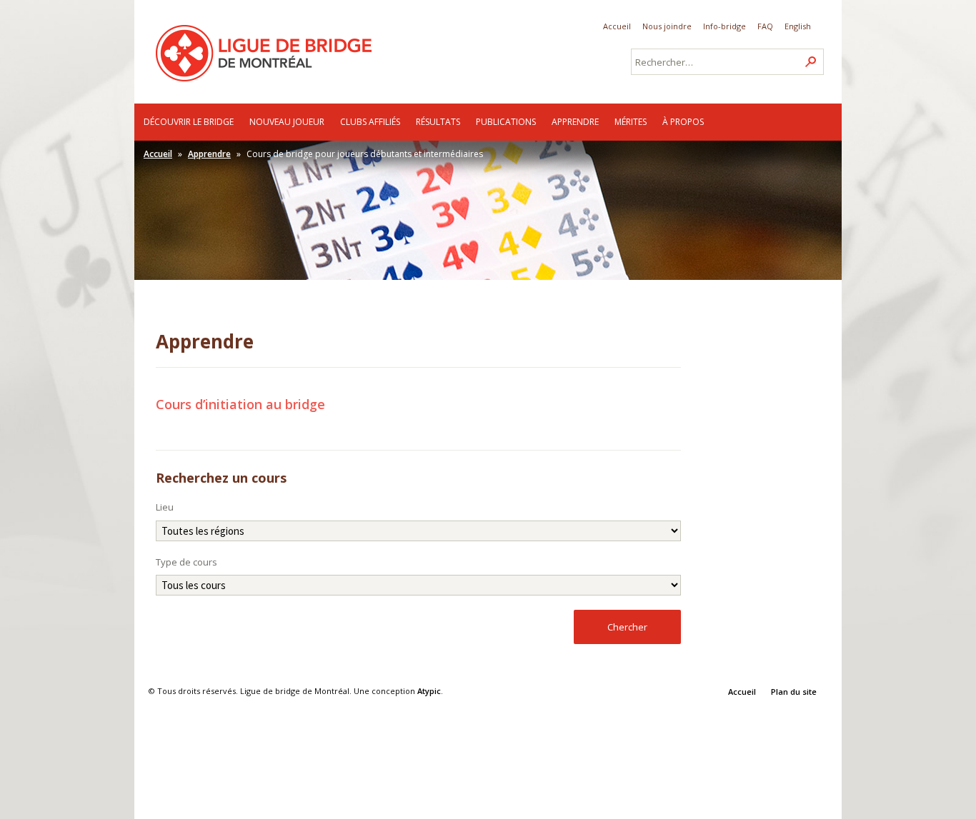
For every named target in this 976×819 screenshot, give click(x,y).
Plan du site (794, 691)
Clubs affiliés (370, 122)
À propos (683, 122)
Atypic (429, 690)
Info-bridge (724, 26)
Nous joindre (667, 26)
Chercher (627, 626)
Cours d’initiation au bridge (240, 404)
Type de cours (186, 562)
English (798, 26)
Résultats (438, 122)
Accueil (617, 26)
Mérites (630, 122)
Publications (506, 122)
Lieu (165, 507)
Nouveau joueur (286, 122)
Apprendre (575, 122)
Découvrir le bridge (189, 122)
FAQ (765, 26)
